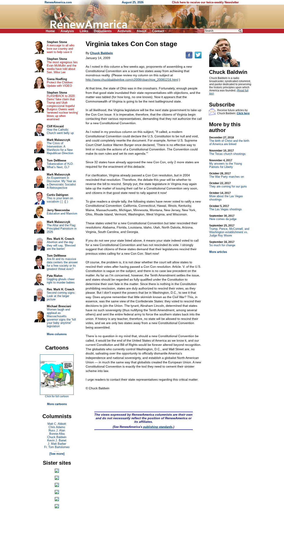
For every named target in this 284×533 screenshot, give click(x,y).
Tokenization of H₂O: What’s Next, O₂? (60, 165)
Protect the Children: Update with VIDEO (60, 84)
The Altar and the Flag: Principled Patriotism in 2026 (62, 229)
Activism (124, 31)
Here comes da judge (223, 217)
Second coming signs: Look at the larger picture (61, 296)
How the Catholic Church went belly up (60, 131)
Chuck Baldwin (56, 437)
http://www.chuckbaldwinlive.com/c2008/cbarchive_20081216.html (132, 79)
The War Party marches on (226, 175)
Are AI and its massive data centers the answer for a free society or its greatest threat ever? (62, 264)
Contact (158, 31)
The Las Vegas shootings (225, 208)
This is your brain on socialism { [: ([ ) (60, 200)
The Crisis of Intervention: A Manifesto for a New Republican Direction (60, 148)
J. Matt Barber (57, 443)
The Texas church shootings (227, 152)
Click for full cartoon (57, 396)
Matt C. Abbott (56, 423)
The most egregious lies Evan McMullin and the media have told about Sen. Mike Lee (62, 67)
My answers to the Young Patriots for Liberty (225, 164)
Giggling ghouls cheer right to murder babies (61, 280)
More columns (57, 334)
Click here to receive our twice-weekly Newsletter (205, 2)
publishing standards (157, 427)
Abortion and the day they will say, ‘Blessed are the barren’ (61, 245)
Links (84, 31)
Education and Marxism (62, 213)
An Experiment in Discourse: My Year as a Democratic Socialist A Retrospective (61, 182)
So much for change (222, 243)
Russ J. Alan (57, 430)
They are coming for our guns (228, 185)
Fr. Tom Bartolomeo (56, 447)
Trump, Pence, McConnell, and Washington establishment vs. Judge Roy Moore (229, 230)
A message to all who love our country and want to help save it (60, 49)
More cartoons (57, 404)
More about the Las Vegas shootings (226, 196)
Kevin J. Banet (56, 440)
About (141, 31)
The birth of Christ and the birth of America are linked (229, 141)
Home (50, 31)
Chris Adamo (57, 427)
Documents (103, 31)
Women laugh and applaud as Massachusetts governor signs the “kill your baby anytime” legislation (61, 318)
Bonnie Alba (57, 433)
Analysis (67, 31)
